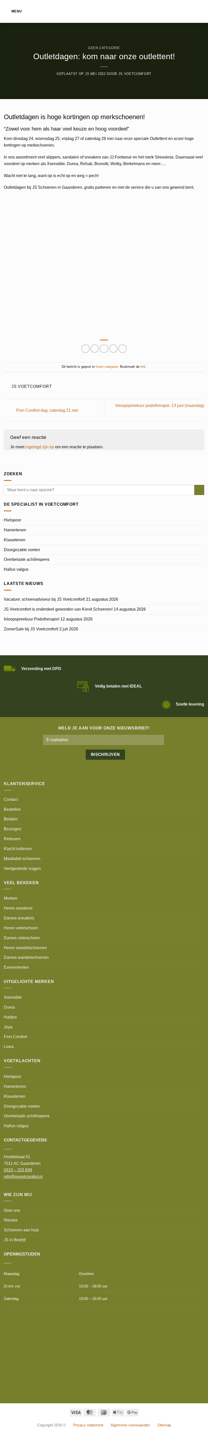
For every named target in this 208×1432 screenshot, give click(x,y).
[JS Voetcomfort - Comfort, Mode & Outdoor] (104, 11)
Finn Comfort (15, 1036)
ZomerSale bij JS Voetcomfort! (31, 629)
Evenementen (16, 967)
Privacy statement (88, 1425)
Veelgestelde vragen (22, 868)
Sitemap (164, 1425)
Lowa (9, 1046)
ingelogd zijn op (39, 446)
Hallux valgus (16, 569)
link (143, 367)
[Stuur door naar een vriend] (104, 348)
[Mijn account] (193, 11)
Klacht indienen (18, 848)
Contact (11, 799)
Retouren (12, 838)
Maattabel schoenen (22, 858)
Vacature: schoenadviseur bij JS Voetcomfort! (44, 599)
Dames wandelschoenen (26, 957)
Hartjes (10, 1017)
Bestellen (12, 809)
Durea (9, 1007)
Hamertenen (15, 530)
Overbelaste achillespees (26, 559)
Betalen (11, 819)
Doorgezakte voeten (22, 549)
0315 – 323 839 (18, 1170)
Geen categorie (104, 48)
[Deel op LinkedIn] (122, 348)
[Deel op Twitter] (95, 348)
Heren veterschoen (21, 928)
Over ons (12, 1210)
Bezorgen (12, 828)
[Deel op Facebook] (85, 348)
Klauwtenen (14, 539)
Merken (10, 898)
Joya (8, 1027)
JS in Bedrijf (15, 1239)
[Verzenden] (199, 490)
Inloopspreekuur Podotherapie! (31, 619)
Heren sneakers (18, 908)
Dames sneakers (19, 918)
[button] (13, 11)
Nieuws (11, 1220)
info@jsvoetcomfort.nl (23, 1176)
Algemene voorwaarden (130, 1425)
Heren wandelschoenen (25, 947)
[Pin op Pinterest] (113, 348)
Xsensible (13, 997)
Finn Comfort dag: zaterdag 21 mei (46, 410)
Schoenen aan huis (21, 1230)
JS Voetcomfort (134, 74)
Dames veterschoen (22, 937)
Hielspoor (12, 520)
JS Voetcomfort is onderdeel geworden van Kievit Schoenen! (58, 609)
